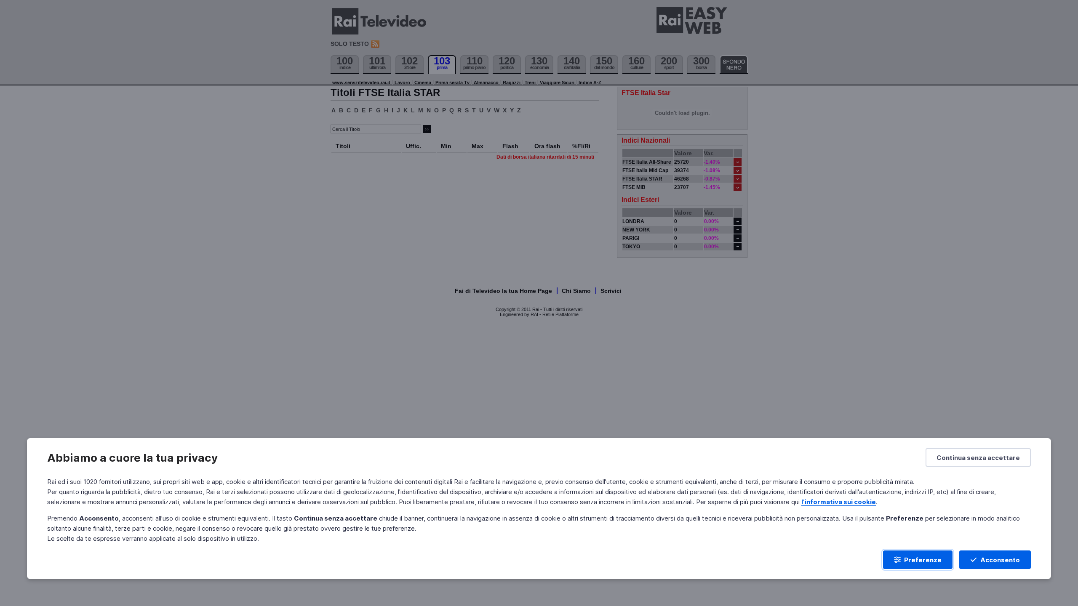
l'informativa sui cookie (838, 502)
